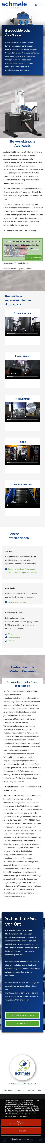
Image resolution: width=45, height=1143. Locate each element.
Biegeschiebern (14, 637)
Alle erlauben (21, 1131)
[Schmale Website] (14, 5)
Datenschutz (8, 1090)
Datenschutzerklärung (19, 1116)
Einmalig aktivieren (33, 257)
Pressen (11, 641)
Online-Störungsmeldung (22, 1015)
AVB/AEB (31, 1090)
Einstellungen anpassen (20, 1139)
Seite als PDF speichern (17, 602)
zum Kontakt (22, 1023)
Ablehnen (20, 1123)
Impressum (20, 1090)
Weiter (39, 113)
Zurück (5, 113)
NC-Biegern (12, 634)
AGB (39, 1090)
